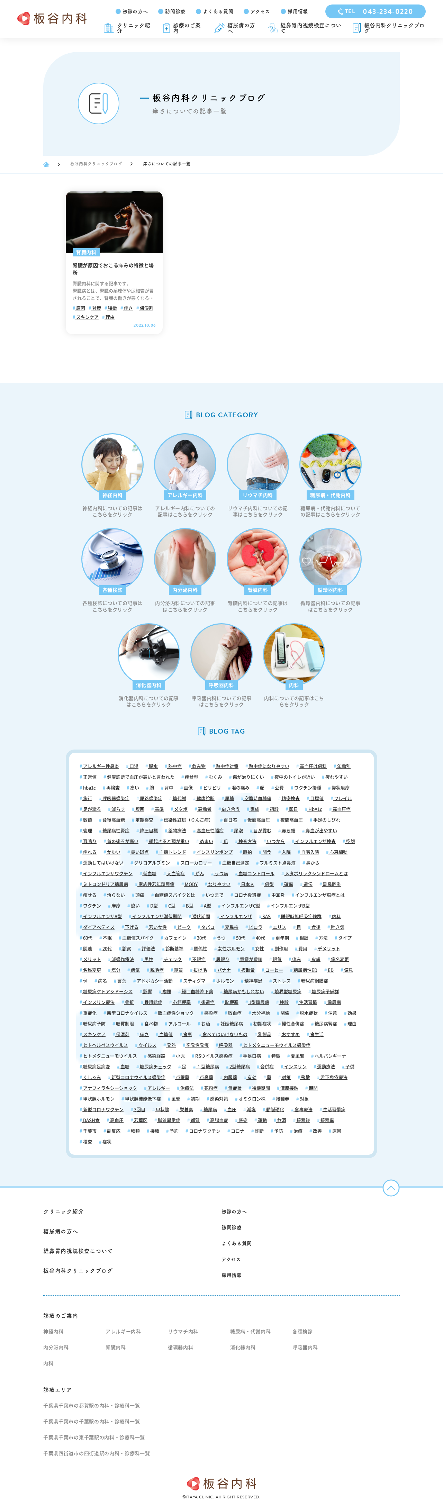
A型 (207, 906)
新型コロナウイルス (126, 1013)
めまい (206, 841)
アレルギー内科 (123, 1331)
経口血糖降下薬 (197, 991)
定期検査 (143, 820)
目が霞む (261, 830)
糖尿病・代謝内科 (250, 1331)
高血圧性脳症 (210, 830)
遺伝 (307, 884)
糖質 (178, 970)
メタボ (180, 809)
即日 (293, 809)
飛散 (305, 1077)
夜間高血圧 (291, 820)
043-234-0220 (379, 11)
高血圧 (116, 1120)
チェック (172, 959)
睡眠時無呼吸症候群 (301, 916)
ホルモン (224, 981)
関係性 (200, 948)
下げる (131, 927)
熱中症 (174, 766)
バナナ (223, 970)
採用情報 (298, 11)
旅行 (87, 798)
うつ (221, 938)
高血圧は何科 (313, 766)
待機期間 (260, 1088)
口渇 (133, 766)
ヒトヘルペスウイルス (105, 1045)
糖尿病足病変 (96, 1066)
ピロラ (255, 927)
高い (134, 788)
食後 (315, 927)
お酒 (205, 1024)
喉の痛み (240, 788)
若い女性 (157, 927)
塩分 (115, 970)
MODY (191, 884)
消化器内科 (243, 1347)
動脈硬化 (274, 1109)
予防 (278, 1131)
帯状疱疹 (340, 788)
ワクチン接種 (307, 788)
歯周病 (333, 1002)
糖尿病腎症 (325, 1024)
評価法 (148, 948)
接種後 (303, 1120)
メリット (91, 959)
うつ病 (221, 873)
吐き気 (337, 927)
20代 (106, 948)
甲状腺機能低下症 (142, 1099)
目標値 (316, 798)
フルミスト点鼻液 (277, 863)
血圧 (231, 1109)
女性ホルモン (231, 948)
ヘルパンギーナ (330, 1056)
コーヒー (273, 970)
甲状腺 (162, 1109)
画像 (188, 788)
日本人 (247, 884)
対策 (96, 308)
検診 (284, 1002)
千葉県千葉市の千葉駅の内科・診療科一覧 (91, 1421)
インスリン (295, 1066)
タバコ (207, 927)
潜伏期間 (200, 916)
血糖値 (165, 1034)
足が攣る (91, 809)
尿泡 (238, 830)
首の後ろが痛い (122, 841)
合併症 (266, 1066)
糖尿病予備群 (325, 991)
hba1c (89, 788)
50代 (240, 938)
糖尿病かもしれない (243, 991)
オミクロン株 (251, 1099)
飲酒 (281, 1120)
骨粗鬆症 (152, 1002)
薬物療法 (176, 830)
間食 (266, 852)
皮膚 (315, 959)
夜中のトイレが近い (294, 777)
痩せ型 (191, 777)
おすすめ (290, 1034)
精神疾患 (252, 981)
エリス (279, 927)
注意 (332, 1013)
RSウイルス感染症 (213, 1056)
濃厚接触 (288, 1088)
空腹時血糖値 (257, 798)
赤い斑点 (139, 852)
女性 (259, 948)
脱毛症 (156, 970)
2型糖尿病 (239, 1066)
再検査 (112, 788)
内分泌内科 (56, 1347)
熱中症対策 (226, 766)
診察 (126, 948)
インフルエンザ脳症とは (319, 895)
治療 (297, 1131)
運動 (262, 1120)
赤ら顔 (288, 830)
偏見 (348, 970)
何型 (269, 884)
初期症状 (261, 1024)
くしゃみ (91, 1077)
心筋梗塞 (181, 1002)
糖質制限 (124, 1024)
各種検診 (302, 1331)
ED (330, 970)
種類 (135, 1131)
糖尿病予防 (94, 1024)
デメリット (328, 948)
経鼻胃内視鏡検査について (310, 28)
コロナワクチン (204, 1131)
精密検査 (290, 798)
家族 (254, 809)
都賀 (195, 1120)
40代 (260, 938)
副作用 (280, 948)
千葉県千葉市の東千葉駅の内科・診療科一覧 (94, 1437)
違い (135, 906)
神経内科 (53, 1331)
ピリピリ (211, 788)
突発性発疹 (197, 1045)
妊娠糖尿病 (231, 1024)
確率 (288, 884)
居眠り (222, 959)
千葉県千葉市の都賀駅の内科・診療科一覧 (91, 1405)
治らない (115, 895)
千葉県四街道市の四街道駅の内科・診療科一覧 (96, 1453)
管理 (87, 830)
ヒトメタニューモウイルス (109, 1056)
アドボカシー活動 (154, 981)
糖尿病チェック (155, 1066)
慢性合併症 (292, 1024)
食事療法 (303, 1109)
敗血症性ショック (175, 1013)
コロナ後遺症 (247, 895)
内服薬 (230, 1077)
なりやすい (218, 884)
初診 (274, 809)
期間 (313, 1088)
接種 (154, 1131)
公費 (279, 788)
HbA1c (314, 809)
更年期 (281, 938)
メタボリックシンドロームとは (316, 873)
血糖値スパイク (137, 938)
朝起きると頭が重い (168, 841)
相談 (303, 938)
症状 (106, 1142)
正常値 (89, 777)
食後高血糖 (113, 820)
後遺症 (207, 1002)
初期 (195, 1099)
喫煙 (166, 991)
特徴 (112, 308)
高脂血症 (218, 1120)
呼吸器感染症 (115, 798)
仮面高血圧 (258, 820)
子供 (349, 1066)
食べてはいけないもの (224, 1034)
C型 (171, 906)
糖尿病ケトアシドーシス (107, 991)
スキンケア (87, 317)
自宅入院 (309, 852)
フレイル (342, 798)
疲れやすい (336, 777)
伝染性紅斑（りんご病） (188, 820)
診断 (259, 1131)
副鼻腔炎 (331, 884)
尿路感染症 (150, 798)
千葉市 (89, 1131)
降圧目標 (148, 830)
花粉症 (210, 1088)
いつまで (214, 895)
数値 (87, 820)
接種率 (326, 1120)
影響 (147, 991)
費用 (302, 948)
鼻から (312, 863)
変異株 (231, 927)
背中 (168, 788)
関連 (87, 948)
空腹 (350, 841)
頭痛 (139, 895)
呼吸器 (225, 1045)
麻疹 (115, 906)
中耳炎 (277, 895)
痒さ (128, 308)
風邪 (175, 1099)
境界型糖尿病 (287, 991)
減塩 (251, 1109)
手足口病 (251, 1056)
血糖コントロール (255, 873)
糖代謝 (179, 798)
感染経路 (155, 1056)
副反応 (113, 1131)
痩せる (89, 895)
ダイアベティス (98, 927)
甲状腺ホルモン (98, 1099)
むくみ (215, 777)
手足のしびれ (326, 820)
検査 (87, 1142)
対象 (304, 1099)
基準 (159, 809)
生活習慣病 (333, 1109)
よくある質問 (218, 11)
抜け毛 (199, 970)
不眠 (107, 938)
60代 (87, 938)
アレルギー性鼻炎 (100, 766)
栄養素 (186, 1109)
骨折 (129, 1002)
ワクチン (91, 906)
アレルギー (158, 1088)
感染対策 (218, 1099)
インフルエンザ (235, 916)
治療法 (186, 1088)
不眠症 (198, 959)
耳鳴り (89, 841)
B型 (189, 906)
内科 (336, 916)
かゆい (113, 852)
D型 (153, 906)
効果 (351, 1013)
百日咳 (230, 820)
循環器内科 (180, 1347)
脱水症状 (308, 1013)
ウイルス (146, 1045)
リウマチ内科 (183, 1331)
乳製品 (264, 1034)
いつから (275, 841)
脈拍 (247, 852)
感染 (242, 1120)
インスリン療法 (98, 1002)
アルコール (179, 1024)
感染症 (210, 1013)
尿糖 (229, 798)
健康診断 (205, 798)
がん (199, 873)
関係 (284, 1013)
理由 (110, 317)
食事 (187, 1034)
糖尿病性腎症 (115, 830)
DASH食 (91, 1120)
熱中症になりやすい (268, 766)
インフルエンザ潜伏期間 (156, 916)
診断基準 (173, 948)
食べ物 (150, 1024)
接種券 (282, 1099)
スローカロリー (195, 863)
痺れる (89, 852)
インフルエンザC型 (240, 906)
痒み (296, 959)
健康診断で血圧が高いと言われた (140, 777)
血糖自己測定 (235, 863)
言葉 (121, 981)
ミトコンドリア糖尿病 (105, 884)
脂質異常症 (168, 1120)
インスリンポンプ (214, 852)
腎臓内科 (116, 1347)
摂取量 (247, 970)
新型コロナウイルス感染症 (137, 1077)
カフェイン (175, 938)
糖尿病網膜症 (314, 981)
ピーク (183, 927)
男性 (148, 959)
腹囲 (139, 809)
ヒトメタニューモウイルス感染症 (276, 1045)
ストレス (281, 981)
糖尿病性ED (304, 970)
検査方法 (246, 841)
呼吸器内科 (305, 1347)
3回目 (139, 1109)
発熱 (171, 1045)
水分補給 (260, 1013)
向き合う (230, 809)
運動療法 (325, 1066)
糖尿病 (209, 1109)
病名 (102, 981)
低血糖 (149, 873)
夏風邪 (297, 1056)
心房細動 (337, 852)
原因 (80, 308)
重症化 (89, 1013)
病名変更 (339, 959)
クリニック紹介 (133, 28)
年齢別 (343, 766)
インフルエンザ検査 (315, 841)
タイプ (344, 938)
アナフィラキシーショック (109, 1088)
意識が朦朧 (250, 959)
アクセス (260, 11)
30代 (201, 938)
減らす (117, 809)
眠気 (277, 959)
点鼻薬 (206, 1077)
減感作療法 (122, 959)
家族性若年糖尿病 (155, 884)
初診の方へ (135, 11)
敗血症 (234, 1013)
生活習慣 (307, 1002)
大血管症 (175, 873)
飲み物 (198, 766)
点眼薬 (182, 1077)
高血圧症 (341, 809)
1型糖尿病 (258, 1002)
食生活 (316, 1034)
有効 (251, 1077)
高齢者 (204, 809)
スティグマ (194, 981)
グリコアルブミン (151, 863)
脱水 (153, 766)
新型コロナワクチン (103, 1109)
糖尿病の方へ (241, 28)
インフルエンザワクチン (107, 873)
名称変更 (91, 970)
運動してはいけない (103, 863)
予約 (174, 1131)
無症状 (234, 1088)
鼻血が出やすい (321, 830)
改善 (317, 1131)
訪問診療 (175, 11)
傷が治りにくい (248, 777)
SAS (266, 916)
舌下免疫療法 (333, 1077)
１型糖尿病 (207, 1066)
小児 (180, 1056)
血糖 (124, 1066)
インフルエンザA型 (102, 916)
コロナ (237, 1131)
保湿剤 (146, 308)
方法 (323, 938)
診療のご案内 (187, 28)
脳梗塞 (231, 1002)
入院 (286, 852)
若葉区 (140, 1120)
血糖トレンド (172, 852)
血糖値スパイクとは (174, 895)
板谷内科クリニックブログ (394, 28)
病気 (135, 970)
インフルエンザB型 (290, 906)
